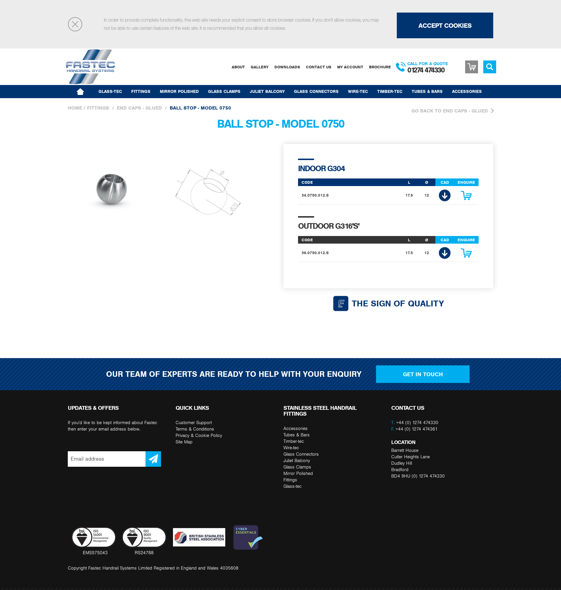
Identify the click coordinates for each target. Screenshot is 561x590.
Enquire (466, 197)
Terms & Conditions (195, 428)
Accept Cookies (445, 25)
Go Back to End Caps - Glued (449, 110)
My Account (350, 67)
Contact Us (318, 67)
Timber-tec (389, 91)
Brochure (380, 67)
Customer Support (194, 422)
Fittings (140, 91)
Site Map (184, 441)
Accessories (467, 91)
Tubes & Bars (427, 91)
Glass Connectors (316, 91)
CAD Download (445, 195)
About (238, 67)
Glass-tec (110, 91)
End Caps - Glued (139, 107)
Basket (471, 66)
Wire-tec (358, 91)
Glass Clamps (224, 91)
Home (75, 107)
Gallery (260, 67)
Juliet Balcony (267, 91)
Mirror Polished (179, 91)
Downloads (287, 67)
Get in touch (423, 374)
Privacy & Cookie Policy (199, 435)
